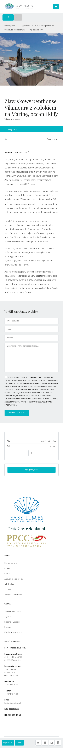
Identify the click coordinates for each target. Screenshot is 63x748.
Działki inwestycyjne (13, 632)
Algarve (7, 616)
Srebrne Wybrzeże (12, 611)
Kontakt (8, 589)
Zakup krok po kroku (13, 579)
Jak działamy (9, 584)
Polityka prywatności (13, 594)
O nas (7, 568)
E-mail (19, 743)
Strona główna (10, 25)
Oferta (7, 573)
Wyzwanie (7, 743)
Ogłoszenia (25, 25)
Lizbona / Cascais (12, 621)
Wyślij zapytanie (32, 470)
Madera (7, 627)
